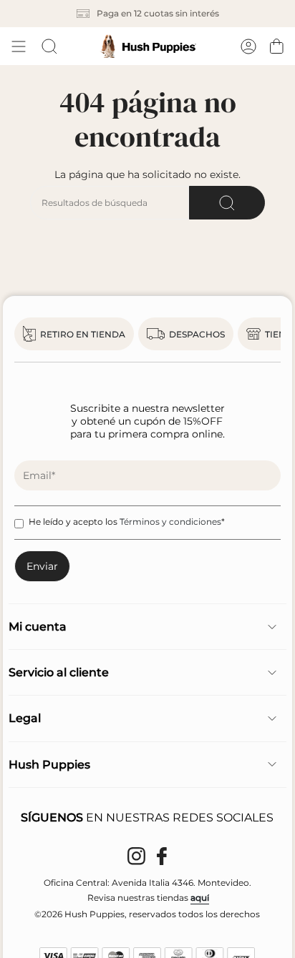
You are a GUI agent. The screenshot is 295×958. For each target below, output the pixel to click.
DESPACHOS (197, 334)
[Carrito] (276, 46)
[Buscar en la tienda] (227, 202)
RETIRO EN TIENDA (82, 334)
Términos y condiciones (170, 521)
